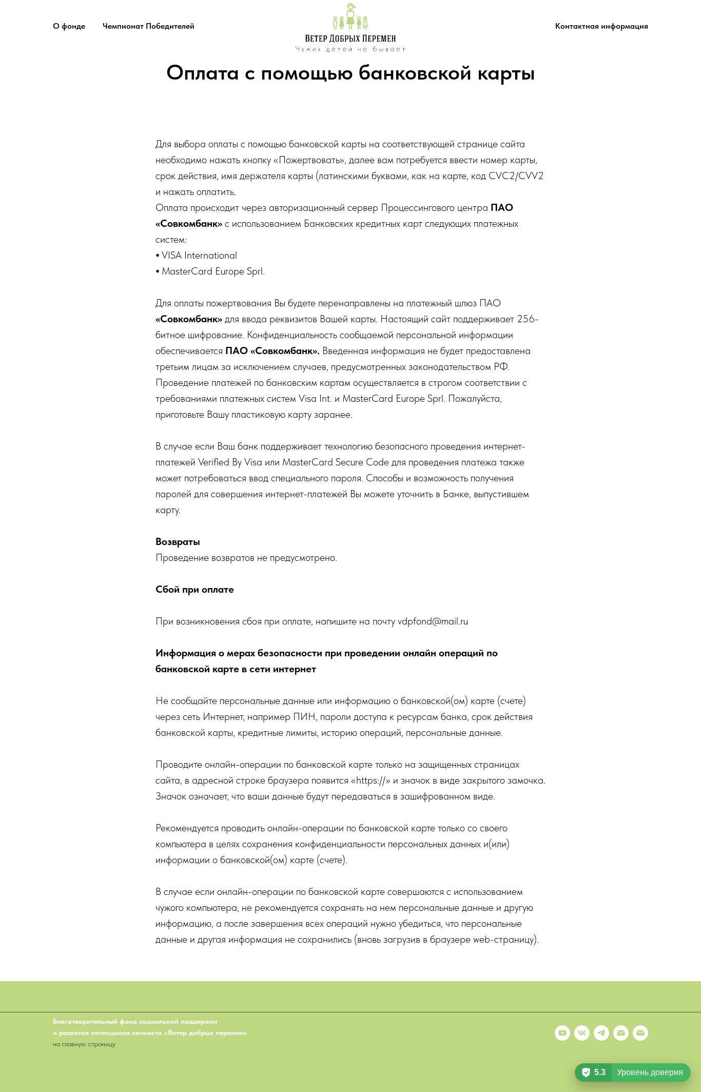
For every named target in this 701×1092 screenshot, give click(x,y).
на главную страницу (84, 1044)
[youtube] (562, 1033)
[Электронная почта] (621, 1033)
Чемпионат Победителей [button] (148, 26)
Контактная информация (601, 26)
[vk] (582, 1033)
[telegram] (601, 1033)
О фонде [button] (69, 26)
